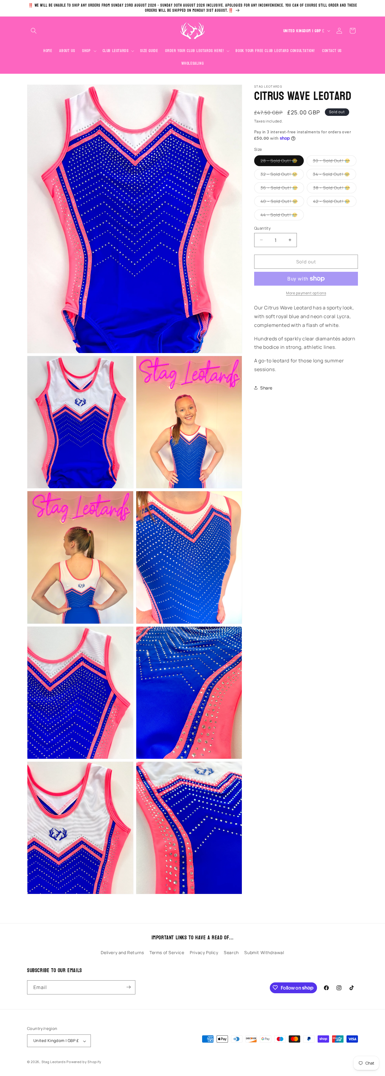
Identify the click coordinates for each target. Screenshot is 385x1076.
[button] (33, 30)
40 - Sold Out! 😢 (282, 202)
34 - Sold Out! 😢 (334, 175)
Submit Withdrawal (264, 953)
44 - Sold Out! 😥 (282, 215)
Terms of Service (166, 953)
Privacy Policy (204, 953)
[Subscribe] (128, 987)
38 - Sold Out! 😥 (334, 188)
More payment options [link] (306, 293)
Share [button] (266, 388)
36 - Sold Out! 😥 (282, 188)
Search (231, 953)
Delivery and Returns (122, 953)
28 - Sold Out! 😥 (282, 161)
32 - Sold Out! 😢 (282, 175)
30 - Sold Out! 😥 (334, 161)
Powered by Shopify (83, 1062)
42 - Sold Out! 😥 (334, 202)
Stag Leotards (54, 1062)
